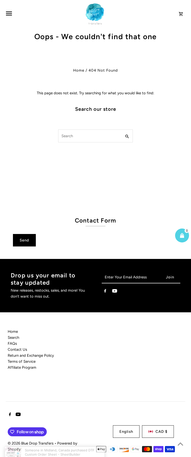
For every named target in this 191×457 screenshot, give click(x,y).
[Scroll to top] (180, 444)
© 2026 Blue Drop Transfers (31, 443)
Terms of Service (22, 361)
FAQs (12, 343)
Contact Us (17, 349)
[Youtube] (114, 292)
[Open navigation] (43, 13)
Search (13, 337)
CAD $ (161, 431)
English (126, 431)
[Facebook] (105, 292)
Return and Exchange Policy (31, 355)
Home (78, 70)
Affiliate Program (22, 367)
